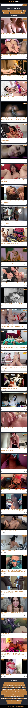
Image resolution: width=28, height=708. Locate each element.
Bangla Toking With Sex (14, 703)
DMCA (13, 706)
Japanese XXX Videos (10, 683)
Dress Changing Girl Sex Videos (11, 689)
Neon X (19, 700)
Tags (9, 706)
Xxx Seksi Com (5, 694)
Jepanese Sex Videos (10, 696)
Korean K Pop (4, 698)
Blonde (4, 11)
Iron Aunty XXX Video (15, 687)
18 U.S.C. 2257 (20, 706)
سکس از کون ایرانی (11, 700)
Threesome (6, 12)
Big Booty (10, 11)
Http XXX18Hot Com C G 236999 (18, 698)
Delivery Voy (20, 696)
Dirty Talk (22, 12)
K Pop (23, 687)
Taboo (20, 11)
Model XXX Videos (8, 685)
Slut (24, 11)
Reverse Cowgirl (14, 12)
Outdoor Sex (20, 683)
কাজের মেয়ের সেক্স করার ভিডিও (19, 685)
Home (5, 706)
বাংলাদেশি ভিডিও (6, 687)
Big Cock (23, 689)
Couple (16, 11)
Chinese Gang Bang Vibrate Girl (18, 694)
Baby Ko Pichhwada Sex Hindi (9, 692)
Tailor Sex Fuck (22, 692)
